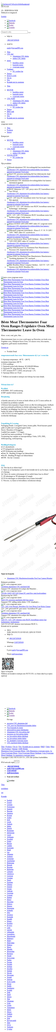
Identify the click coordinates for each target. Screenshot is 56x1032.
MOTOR (10, 90)
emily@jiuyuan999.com (15, 48)
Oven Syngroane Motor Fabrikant (29, 753)
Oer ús (9, 78)
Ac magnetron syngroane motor (24, 755)
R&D (43, 747)
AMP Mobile (23, 749)
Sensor (9, 74)
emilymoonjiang (17, 654)
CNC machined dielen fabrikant (17, 743)
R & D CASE (11, 76)
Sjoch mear (25, 172)
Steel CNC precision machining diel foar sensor (17, 600)
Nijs (8, 80)
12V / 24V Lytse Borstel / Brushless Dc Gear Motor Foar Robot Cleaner (26, 607)
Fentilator (10, 69)
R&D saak (10, 112)
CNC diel (10, 54)
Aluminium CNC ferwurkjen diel (18, 732)
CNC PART (11, 99)
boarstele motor (18, 65)
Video (48, 747)
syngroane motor (18, 67)
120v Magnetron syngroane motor (37, 751)
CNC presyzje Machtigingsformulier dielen (21, 726)
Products (10, 130)
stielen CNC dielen (19, 58)
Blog (52, 747)
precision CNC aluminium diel (17, 723)
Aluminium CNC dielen (21, 56)
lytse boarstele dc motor (15, 728)
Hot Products (6, 749)
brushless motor (18, 63)
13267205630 (19, 642)
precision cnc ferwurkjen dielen (17, 734)
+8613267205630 (13, 40)
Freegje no (4, 347)
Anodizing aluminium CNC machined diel (15, 587)
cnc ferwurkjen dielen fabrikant (17, 736)
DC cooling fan (18, 71)
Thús (8, 52)
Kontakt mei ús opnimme (15, 82)
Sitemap (15, 749)
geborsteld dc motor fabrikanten (17, 730)
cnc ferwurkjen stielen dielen (16, 738)
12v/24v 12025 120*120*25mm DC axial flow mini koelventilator (23, 593)
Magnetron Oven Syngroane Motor (13, 751)
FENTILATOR (12, 105)
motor (9, 61)
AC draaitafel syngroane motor (17, 741)
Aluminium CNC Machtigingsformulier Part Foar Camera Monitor (29, 578)
